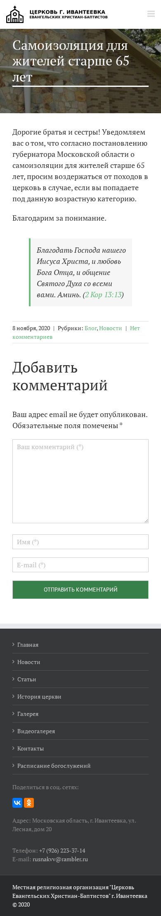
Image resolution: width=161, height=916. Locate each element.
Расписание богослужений (54, 765)
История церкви (39, 696)
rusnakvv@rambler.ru (60, 859)
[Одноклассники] (29, 803)
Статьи (26, 679)
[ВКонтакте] (17, 803)
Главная (27, 644)
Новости (110, 328)
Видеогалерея (36, 731)
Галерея (27, 714)
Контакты (30, 748)
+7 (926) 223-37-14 (62, 850)
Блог (91, 328)
